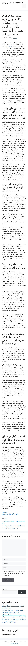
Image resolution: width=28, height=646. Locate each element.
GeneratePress (14, 643)
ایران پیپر (4, 512)
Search (4, 589)
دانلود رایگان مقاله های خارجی (10, 514)
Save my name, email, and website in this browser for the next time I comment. (14, 573)
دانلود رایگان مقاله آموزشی (9, 622)
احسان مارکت (8, 46)
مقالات (6, 518)
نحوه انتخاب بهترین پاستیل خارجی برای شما (14, 619)
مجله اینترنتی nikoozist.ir (12, 3)
